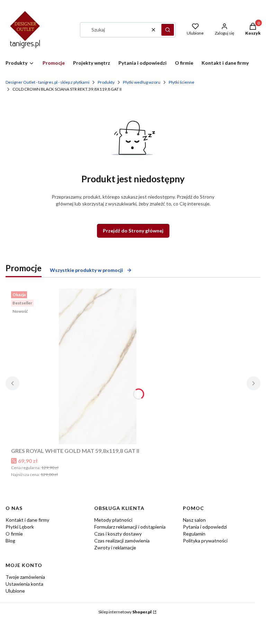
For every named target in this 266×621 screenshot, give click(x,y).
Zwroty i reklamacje (115, 547)
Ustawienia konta (24, 584)
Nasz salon (194, 520)
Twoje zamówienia (25, 577)
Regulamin (194, 534)
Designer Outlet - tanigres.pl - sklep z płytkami (47, 82)
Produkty (106, 82)
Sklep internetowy (125, 611)
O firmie (14, 534)
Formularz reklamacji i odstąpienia (130, 527)
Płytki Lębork (20, 527)
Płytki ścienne (181, 82)
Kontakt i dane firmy (27, 520)
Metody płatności (113, 520)
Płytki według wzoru (141, 82)
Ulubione (15, 591)
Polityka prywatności (205, 541)
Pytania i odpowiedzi (205, 527)
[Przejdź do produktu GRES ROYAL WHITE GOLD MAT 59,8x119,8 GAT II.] (97, 366)
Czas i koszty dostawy (118, 534)
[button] (167, 30)
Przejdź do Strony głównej (133, 231)
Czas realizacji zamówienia (122, 541)
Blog (10, 541)
